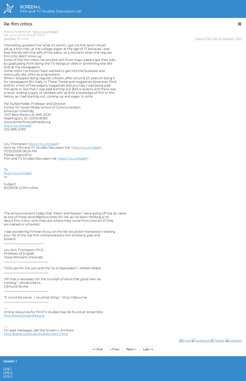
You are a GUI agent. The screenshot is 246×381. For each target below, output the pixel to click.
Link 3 (7, 376)
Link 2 (7, 372)
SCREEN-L (30, 6)
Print (239, 38)
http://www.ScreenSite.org (24, 316)
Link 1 (7, 368)
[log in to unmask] (45, 31)
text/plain (10, 38)
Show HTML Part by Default (214, 38)
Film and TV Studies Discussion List (50, 11)
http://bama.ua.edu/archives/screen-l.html (36, 334)
